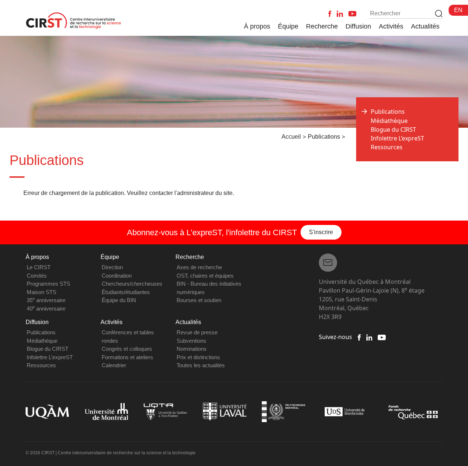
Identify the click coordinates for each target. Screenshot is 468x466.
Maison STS (41, 292)
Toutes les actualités (201, 365)
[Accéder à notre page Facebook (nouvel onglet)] (359, 337)
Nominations (192, 349)
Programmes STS (48, 284)
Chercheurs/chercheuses (132, 284)
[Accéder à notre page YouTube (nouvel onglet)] (381, 337)
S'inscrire (321, 232)
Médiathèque (389, 121)
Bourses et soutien (199, 300)
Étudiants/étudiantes (126, 292)
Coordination (117, 276)
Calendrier (114, 365)
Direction (112, 267)
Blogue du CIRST (393, 129)
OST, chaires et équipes (205, 276)
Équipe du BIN (119, 300)
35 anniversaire (46, 300)
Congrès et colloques (127, 349)
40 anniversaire (46, 308)
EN (458, 10)
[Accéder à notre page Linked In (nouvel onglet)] (369, 337)
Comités (37, 276)
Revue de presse (197, 332)
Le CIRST (38, 267)
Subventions (191, 341)
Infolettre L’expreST (397, 138)
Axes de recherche (199, 267)
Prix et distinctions (198, 357)
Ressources (387, 147)
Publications (41, 332)
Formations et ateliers (127, 357)
